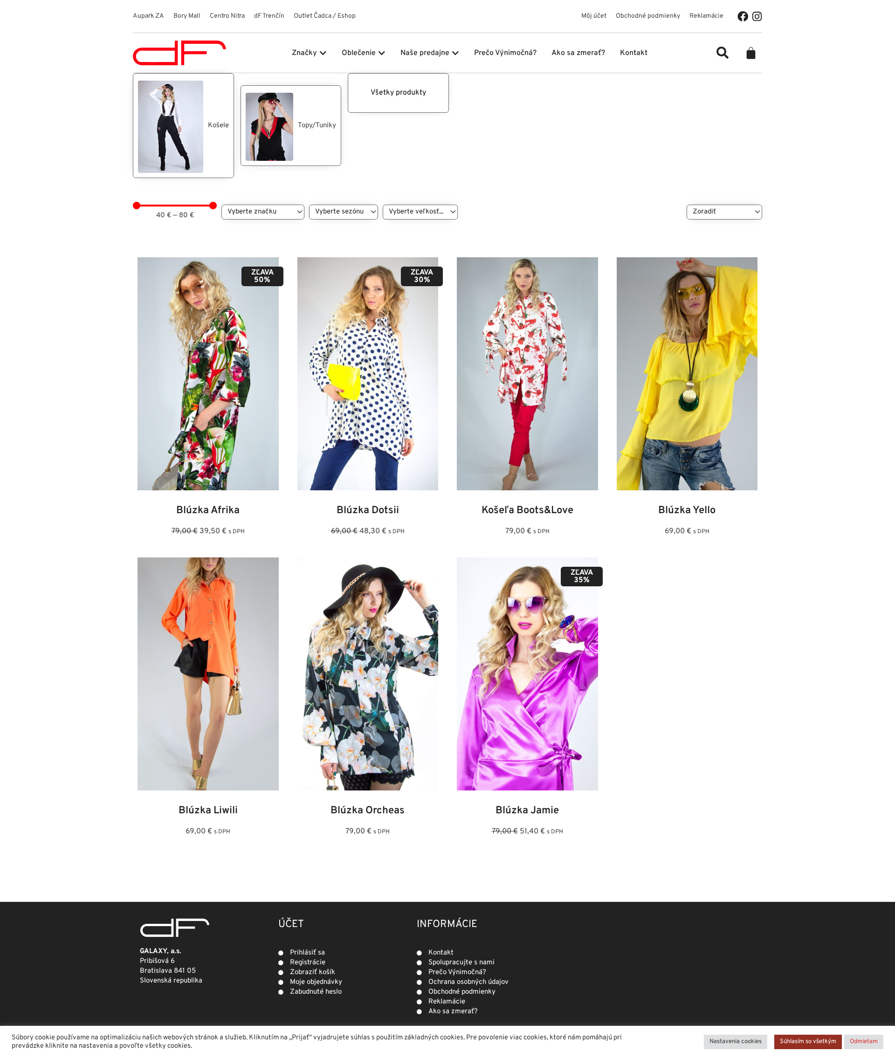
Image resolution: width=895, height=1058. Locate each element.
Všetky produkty (398, 92)
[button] (722, 53)
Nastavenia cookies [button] (735, 1041)
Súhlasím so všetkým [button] (808, 1041)
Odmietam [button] (864, 1041)
